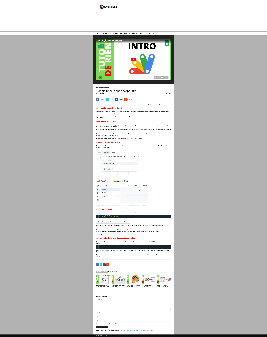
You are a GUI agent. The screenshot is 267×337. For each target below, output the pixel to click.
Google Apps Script (111, 36)
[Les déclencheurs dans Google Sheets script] (118, 279)
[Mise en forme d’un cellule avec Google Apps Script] (133, 279)
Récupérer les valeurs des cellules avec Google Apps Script (162, 287)
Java (141, 33)
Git (150, 33)
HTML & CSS (127, 33)
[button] (169, 33)
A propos (155, 33)
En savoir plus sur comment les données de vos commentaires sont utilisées (136, 330)
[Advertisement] (133, 21)
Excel (98, 33)
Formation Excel (117, 33)
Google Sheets (107, 33)
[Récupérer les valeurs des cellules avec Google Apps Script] (164, 279)
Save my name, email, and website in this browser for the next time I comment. (115, 323)
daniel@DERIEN (101, 93)
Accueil (97, 36)
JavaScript (135, 33)
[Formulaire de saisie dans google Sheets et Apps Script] (103, 279)
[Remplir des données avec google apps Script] (148, 279)
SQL (146, 33)
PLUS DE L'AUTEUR (112, 271)
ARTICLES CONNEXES (102, 271)
